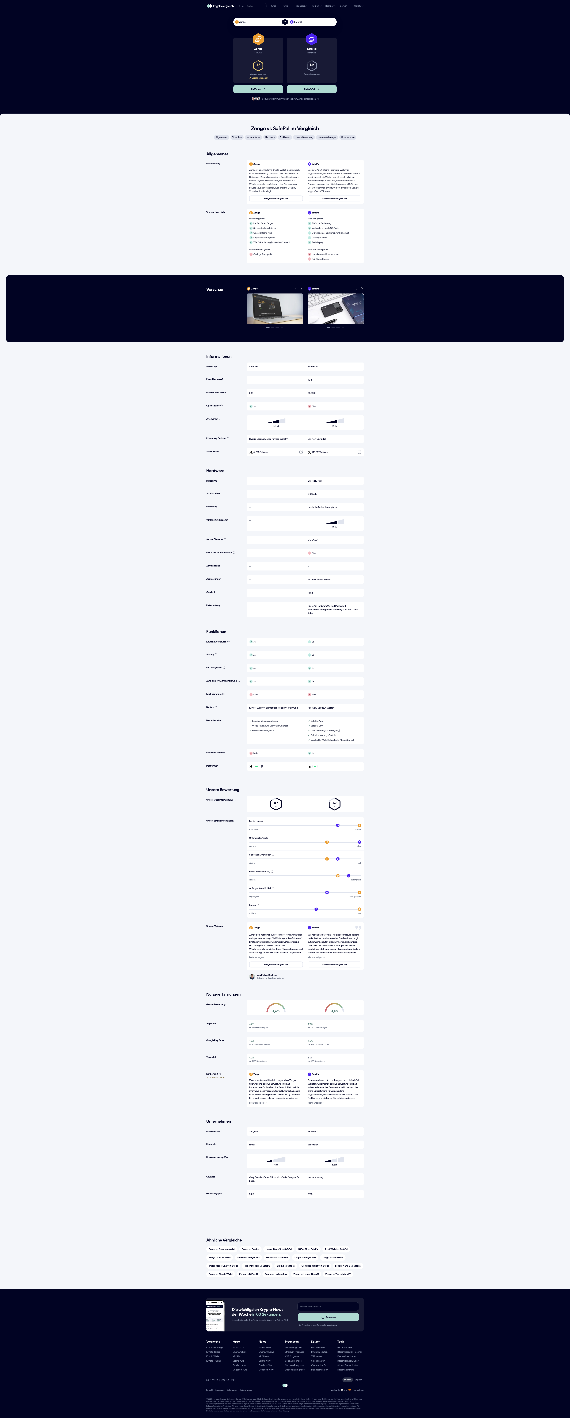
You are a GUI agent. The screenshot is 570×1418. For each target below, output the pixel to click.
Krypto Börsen (213, 1351)
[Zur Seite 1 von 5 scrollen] (328, 327)
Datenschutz (232, 1390)
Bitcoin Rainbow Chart (348, 1360)
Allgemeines (222, 137)
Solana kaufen (318, 1360)
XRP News (264, 1356)
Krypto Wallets (213, 1356)
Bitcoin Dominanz (345, 1369)
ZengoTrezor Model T (338, 1274)
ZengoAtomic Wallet (221, 1274)
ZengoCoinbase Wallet (222, 1249)
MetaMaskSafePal (277, 1257)
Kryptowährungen (215, 1347)
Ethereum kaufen (319, 1351)
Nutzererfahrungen (327, 137)
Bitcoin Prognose (293, 1347)
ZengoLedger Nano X (306, 1274)
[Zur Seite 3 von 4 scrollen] (277, 327)
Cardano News (266, 1365)
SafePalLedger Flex (248, 1257)
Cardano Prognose (294, 1365)
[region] (305, 182)
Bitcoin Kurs (238, 1347)
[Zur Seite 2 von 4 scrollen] (272, 327)
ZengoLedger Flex (305, 1257)
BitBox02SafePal (308, 1249)
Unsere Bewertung (304, 137)
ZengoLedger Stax (276, 1274)
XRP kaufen (316, 1356)
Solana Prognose (293, 1360)
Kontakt (209, 1390)
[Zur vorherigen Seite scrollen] (296, 289)
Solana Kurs (238, 1360)
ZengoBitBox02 (248, 1274)
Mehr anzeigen (256, 957)
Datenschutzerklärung (327, 1325)
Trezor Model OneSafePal (223, 1265)
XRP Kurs (237, 1356)
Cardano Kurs (239, 1365)
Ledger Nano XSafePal (279, 1249)
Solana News (265, 1360)
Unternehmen (347, 137)
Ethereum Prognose (294, 1351)
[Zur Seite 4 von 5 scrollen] (343, 327)
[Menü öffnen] (275, 308)
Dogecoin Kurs (240, 1369)
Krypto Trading (213, 1360)
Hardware (270, 137)
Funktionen (285, 137)
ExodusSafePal (286, 1265)
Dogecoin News (266, 1369)
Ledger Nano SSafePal (348, 1265)
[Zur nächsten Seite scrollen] (301, 289)
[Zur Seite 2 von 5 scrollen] (333, 327)
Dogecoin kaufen (319, 1369)
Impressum (219, 1390)
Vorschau (237, 137)
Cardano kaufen (319, 1365)
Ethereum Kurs (240, 1351)
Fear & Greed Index (346, 1356)
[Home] (207, 1380)
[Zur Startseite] (220, 6)
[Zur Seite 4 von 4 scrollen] (282, 327)
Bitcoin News (265, 1347)
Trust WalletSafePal (336, 1249)
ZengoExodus (250, 1249)
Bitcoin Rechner (345, 1347)
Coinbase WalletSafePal (315, 1265)
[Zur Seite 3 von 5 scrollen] (338, 327)
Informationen (253, 137)
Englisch (358, 1380)
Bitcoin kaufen (318, 1347)
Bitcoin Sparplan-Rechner (349, 1351)
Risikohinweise (246, 1390)
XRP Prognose (292, 1356)
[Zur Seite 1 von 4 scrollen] (268, 327)
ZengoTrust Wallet (220, 1257)
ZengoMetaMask (332, 1257)
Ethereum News (266, 1351)
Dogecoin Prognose (295, 1369)
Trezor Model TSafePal (257, 1265)
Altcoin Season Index (347, 1365)
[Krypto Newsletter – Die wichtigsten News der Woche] (214, 1321)
